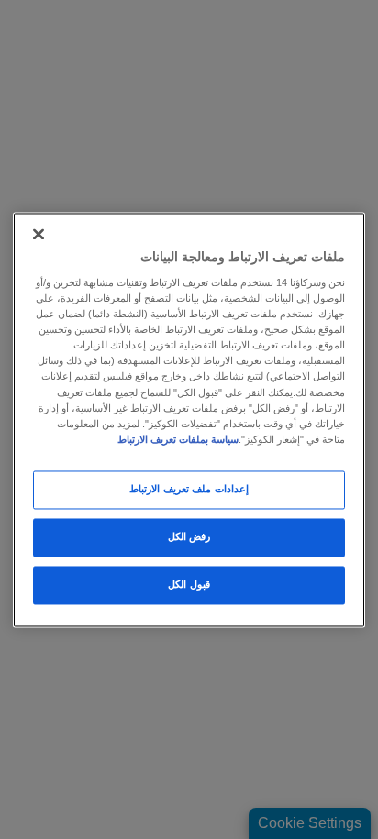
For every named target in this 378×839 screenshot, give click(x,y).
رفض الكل (189, 536)
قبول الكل (189, 584)
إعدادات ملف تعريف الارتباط (189, 488)
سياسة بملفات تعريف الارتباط (178, 439)
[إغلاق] (38, 234)
